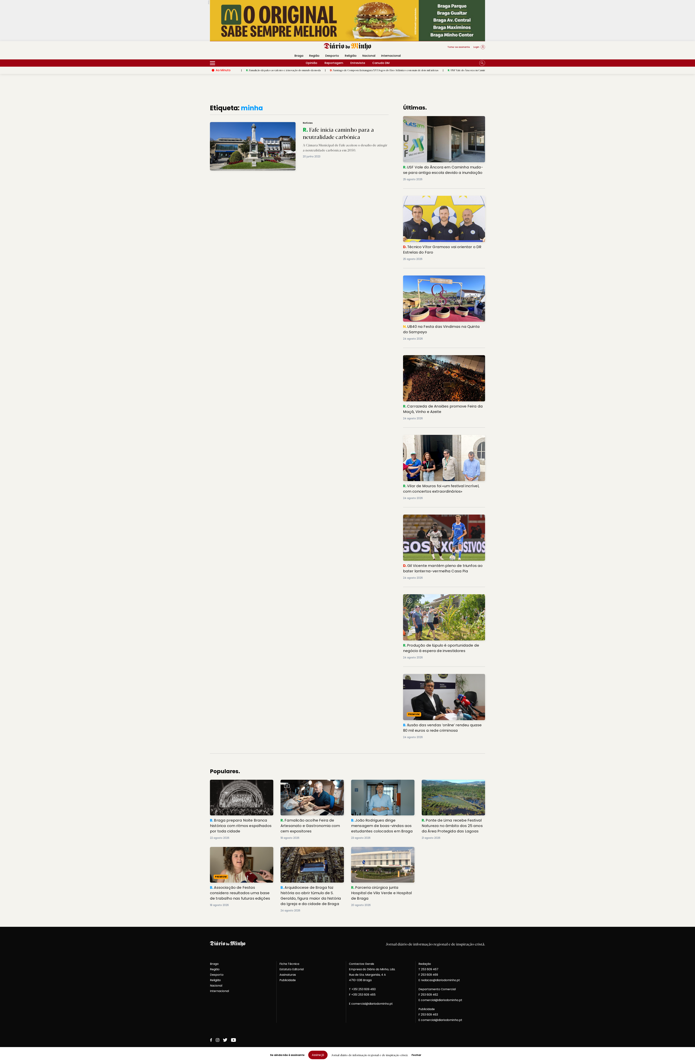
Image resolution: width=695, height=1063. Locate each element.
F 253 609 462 (428, 995)
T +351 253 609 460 (362, 989)
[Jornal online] (229, 48)
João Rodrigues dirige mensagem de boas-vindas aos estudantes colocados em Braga (381, 786)
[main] (347, 508)
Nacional (368, 56)
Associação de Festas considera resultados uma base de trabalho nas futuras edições (238, 853)
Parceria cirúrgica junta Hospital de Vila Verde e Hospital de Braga (380, 851)
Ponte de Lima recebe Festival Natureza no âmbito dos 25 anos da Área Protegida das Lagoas (453, 786)
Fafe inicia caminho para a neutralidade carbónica (242, 124)
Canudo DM (380, 63)
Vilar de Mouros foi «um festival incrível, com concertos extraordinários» (443, 439)
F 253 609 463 (428, 1014)
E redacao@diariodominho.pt (439, 980)
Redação (424, 964)
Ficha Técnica (289, 964)
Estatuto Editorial (291, 969)
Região (314, 56)
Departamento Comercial (437, 989)
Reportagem (334, 63)
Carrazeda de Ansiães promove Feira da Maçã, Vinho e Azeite (443, 359)
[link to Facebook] (211, 1040)
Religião (351, 56)
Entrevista (357, 63)
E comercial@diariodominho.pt (371, 1004)
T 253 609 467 (428, 969)
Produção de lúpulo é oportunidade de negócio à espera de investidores (439, 598)
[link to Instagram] (217, 1040)
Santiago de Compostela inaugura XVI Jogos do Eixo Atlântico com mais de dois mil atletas (312, 70)
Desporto (332, 56)
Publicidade (287, 980)
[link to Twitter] (225, 1040)
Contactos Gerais (361, 964)
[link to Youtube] (233, 1040)
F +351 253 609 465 (362, 995)
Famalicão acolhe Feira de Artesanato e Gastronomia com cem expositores (310, 784)
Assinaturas (287, 975)
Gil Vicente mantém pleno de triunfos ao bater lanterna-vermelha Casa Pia (437, 519)
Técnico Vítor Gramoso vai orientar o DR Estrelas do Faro (441, 200)
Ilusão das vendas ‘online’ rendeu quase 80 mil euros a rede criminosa (443, 678)
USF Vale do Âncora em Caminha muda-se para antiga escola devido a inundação (424, 70)
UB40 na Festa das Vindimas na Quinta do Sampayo (441, 277)
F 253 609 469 (428, 975)
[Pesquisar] (482, 63)
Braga (298, 56)
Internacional (391, 56)
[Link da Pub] (347, 20)
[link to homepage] (347, 46)
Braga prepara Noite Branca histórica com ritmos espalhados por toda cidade (241, 784)
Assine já (318, 1055)
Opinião (311, 63)
